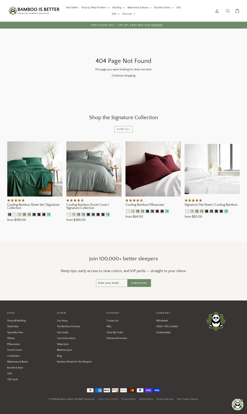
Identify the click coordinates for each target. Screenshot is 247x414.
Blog (59, 356)
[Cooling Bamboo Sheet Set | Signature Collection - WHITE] (14, 214)
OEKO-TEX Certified (167, 326)
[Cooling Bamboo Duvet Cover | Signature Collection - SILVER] (83, 214)
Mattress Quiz (64, 350)
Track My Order (115, 332)
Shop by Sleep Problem (94, 7)
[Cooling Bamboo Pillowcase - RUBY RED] (157, 211)
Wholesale (162, 320)
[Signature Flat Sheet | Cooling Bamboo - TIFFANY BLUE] (226, 211)
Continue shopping (123, 75)
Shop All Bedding (16, 320)
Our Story (62, 320)
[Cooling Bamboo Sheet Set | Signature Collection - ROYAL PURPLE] (44, 214)
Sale (114, 13)
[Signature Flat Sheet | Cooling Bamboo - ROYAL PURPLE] (221, 211)
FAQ (109, 326)
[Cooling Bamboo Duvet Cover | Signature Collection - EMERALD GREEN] (93, 214)
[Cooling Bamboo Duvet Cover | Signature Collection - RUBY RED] (98, 214)
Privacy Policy (129, 399)
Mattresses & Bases (138, 7)
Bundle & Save (162, 7)
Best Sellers (72, 7)
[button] (16, 200)
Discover (127, 13)
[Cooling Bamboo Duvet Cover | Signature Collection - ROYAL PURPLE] (103, 214)
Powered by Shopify (108, 399)
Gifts (178, 7)
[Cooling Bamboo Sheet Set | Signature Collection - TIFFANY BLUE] (48, 214)
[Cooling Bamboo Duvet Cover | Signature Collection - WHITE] (69, 214)
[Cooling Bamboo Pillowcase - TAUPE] (137, 211)
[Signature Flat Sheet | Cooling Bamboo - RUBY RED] (216, 211)
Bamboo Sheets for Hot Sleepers (74, 361)
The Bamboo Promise (68, 326)
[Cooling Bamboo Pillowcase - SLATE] (147, 211)
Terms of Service (165, 399)
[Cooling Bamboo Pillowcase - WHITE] (128, 211)
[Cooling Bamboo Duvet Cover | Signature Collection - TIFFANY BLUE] (108, 214)
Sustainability (163, 332)
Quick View (35, 192)
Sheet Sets (12, 326)
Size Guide (62, 332)
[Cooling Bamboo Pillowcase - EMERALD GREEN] (152, 211)
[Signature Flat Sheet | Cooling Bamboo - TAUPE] (197, 211)
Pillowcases (13, 344)
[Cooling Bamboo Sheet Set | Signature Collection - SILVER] (29, 214)
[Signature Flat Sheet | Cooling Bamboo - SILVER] (201, 211)
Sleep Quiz (63, 344)
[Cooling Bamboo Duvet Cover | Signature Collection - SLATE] (88, 214)
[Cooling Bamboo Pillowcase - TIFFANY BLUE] (167, 211)
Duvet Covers (14, 350)
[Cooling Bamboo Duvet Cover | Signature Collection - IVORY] (73, 214)
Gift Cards (12, 379)
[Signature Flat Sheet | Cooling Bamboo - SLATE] (206, 211)
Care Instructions (66, 338)
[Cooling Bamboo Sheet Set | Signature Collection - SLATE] (34, 214)
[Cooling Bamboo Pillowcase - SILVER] (142, 211)
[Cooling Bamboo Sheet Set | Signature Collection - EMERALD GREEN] (9, 214)
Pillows (11, 338)
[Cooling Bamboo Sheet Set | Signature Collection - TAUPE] (24, 214)
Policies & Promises (117, 338)
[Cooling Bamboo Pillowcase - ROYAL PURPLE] (162, 211)
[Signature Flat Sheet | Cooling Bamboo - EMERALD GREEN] (211, 211)
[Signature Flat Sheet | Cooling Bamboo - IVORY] (192, 211)
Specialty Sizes (15, 332)
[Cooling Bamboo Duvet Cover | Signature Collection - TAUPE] (78, 214)
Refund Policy (146, 399)
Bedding (117, 7)
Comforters (13, 356)
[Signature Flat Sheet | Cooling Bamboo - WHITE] (187, 211)
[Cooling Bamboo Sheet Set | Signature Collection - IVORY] (19, 214)
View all (123, 129)
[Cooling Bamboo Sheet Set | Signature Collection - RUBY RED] (39, 214)
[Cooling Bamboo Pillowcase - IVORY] (133, 211)
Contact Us (112, 320)
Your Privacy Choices (187, 399)
